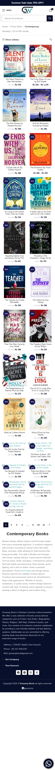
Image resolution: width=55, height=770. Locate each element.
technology (26, 570)
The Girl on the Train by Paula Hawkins (14, 450)
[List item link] (21, 648)
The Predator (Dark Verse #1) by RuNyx (40, 345)
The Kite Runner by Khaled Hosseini (14, 124)
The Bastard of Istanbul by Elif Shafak (14, 472)
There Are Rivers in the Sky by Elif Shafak (40, 472)
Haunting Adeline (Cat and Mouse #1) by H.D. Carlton (14, 258)
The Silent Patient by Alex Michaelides (14, 80)
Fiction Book (17, 26)
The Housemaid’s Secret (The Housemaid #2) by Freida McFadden (14, 493)
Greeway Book (27, 683)
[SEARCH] (50, 18)
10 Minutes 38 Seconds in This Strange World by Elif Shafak (40, 493)
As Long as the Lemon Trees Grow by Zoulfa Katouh (14, 214)
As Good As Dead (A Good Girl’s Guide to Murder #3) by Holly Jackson (14, 513)
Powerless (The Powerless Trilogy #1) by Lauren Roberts (40, 258)
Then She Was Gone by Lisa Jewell (14, 345)
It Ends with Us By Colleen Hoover (14, 169)
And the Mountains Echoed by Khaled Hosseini (41, 125)
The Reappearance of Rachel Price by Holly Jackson (14, 390)
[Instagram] (30, 672)
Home (5, 26)
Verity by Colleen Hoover (14, 433)
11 (44, 525)
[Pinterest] (24, 672)
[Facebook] (18, 672)
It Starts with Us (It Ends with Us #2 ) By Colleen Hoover (40, 214)
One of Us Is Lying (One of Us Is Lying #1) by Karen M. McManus (40, 390)
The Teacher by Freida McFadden (14, 301)
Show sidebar (12, 39)
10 (38, 525)
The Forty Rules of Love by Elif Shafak (40, 80)
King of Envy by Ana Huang (40, 434)
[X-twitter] (36, 672)
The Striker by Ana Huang (40, 301)
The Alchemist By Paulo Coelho (40, 169)
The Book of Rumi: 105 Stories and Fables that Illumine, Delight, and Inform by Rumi (40, 457)
